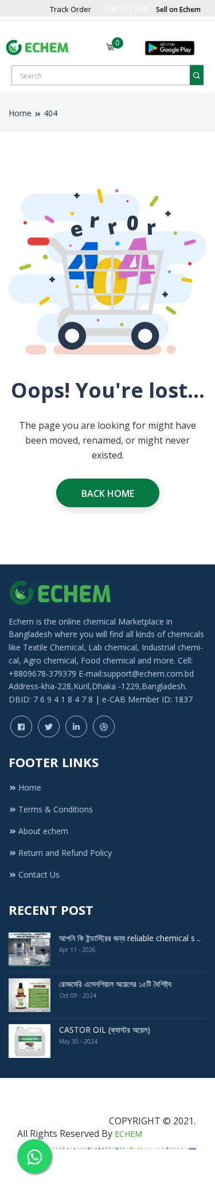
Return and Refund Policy (65, 852)
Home (20, 113)
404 (50, 113)
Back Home (107, 493)
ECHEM (128, 1133)
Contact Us (39, 874)
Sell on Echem (178, 9)
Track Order (70, 9)
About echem (43, 830)
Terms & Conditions (55, 809)
